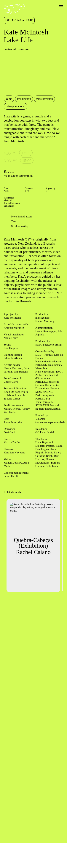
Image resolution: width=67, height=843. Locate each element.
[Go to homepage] (14, 13)
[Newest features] (6, 74)
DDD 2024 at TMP (19, 20)
